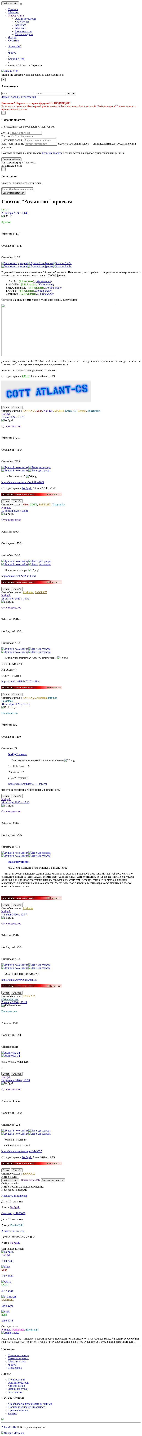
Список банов (16, 1385)
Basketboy (7, 700)
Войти (71, 93)
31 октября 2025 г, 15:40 (15, 802)
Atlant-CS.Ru (8, 1427)
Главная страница (18, 1355)
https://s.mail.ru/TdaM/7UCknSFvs (20, 681)
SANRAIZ (29, 410)
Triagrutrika (93, 410)
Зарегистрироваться (13, 193)
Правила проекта (18, 1410)
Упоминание (43, 281)
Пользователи (23, 31)
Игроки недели (24, 34)
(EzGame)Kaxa (10, 999)
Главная (13, 9)
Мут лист (20, 28)
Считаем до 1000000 (13, 1213)
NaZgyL (48, 410)
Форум (12, 37)
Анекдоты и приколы (14, 1195)
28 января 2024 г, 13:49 (14, 213)
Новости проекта (18, 1358)
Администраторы (25, 18)
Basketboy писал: (18, 861)
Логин (5, 132)
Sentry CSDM (16, 58)
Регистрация (28, 96)
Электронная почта (12, 143)
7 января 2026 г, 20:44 (14, 1002)
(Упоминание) (53, 287)
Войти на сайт (10, 3)
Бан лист (20, 24)
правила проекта (52, 152)
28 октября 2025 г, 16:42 (15, 598)
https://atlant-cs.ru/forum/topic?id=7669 (22, 482)
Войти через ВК (30, 1180)
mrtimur (52, 697)
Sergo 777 (71, 410)
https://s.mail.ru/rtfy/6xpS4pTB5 (19, 979)
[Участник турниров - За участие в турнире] (14, 263)
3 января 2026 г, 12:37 (14, 914)
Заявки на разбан (18, 1388)
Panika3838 (16, 1225)
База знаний (15, 1392)
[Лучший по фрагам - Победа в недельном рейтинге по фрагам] (40, 263)
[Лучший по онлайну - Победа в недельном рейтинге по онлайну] (14, 467)
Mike (39, 410)
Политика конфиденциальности (27, 1406)
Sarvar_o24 (32, 1329)
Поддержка (15, 1367)
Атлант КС (14, 46)
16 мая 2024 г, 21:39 (12, 417)
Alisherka (28, 592)
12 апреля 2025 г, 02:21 (14, 510)
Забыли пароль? (10, 96)
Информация (16, 15)
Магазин (13, 12)
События (13, 40)
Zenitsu (82, 410)
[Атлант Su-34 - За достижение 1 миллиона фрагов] (62, 263)
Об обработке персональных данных (30, 1403)
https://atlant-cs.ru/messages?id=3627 (21, 1151)
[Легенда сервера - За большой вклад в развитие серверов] (39, 467)
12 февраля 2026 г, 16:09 (15, 1080)
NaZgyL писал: (17, 754)
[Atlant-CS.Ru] (10, 71)
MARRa (59, 410)
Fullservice (18, 1329)
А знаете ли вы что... (13, 1231)
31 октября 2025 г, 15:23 (15, 704)
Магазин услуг (17, 1361)
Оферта (12, 1413)
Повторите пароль (12, 139)
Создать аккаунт (11, 159)
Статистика (22, 21)
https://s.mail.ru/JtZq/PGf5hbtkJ (18, 576)
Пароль (5, 136)
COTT (5, 209)
